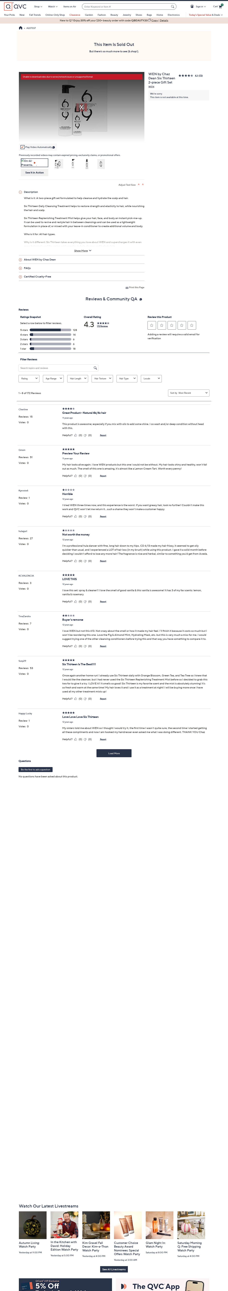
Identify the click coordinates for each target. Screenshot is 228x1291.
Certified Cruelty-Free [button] (37, 276)
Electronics (174, 14)
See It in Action (34, 172)
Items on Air (69, 6)
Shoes (139, 14)
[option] (114, 20)
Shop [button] (37, 6)
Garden (89, 14)
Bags (149, 14)
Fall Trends (35, 14)
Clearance (74, 14)
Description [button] (31, 192)
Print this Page (136, 287)
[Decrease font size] (143, 184)
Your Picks (9, 14)
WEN (151, 86)
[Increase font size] (139, 184)
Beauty (114, 14)
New (22, 14)
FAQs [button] (27, 268)
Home (160, 14)
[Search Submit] (173, 7)
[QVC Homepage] (20, 28)
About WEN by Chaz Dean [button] (40, 259)
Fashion (102, 14)
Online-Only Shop (55, 14)
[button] (192, 6)
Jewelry (127, 14)
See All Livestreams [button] (114, 1269)
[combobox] (126, 7)
